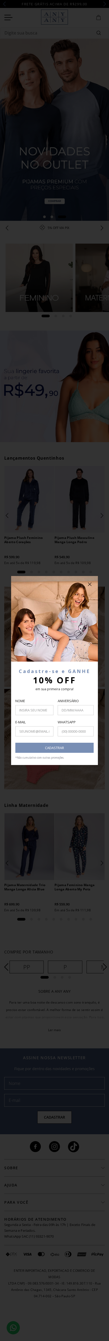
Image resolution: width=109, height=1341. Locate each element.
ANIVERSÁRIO (68, 700)
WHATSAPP (67, 722)
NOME (20, 700)
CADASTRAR (54, 747)
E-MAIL (20, 722)
